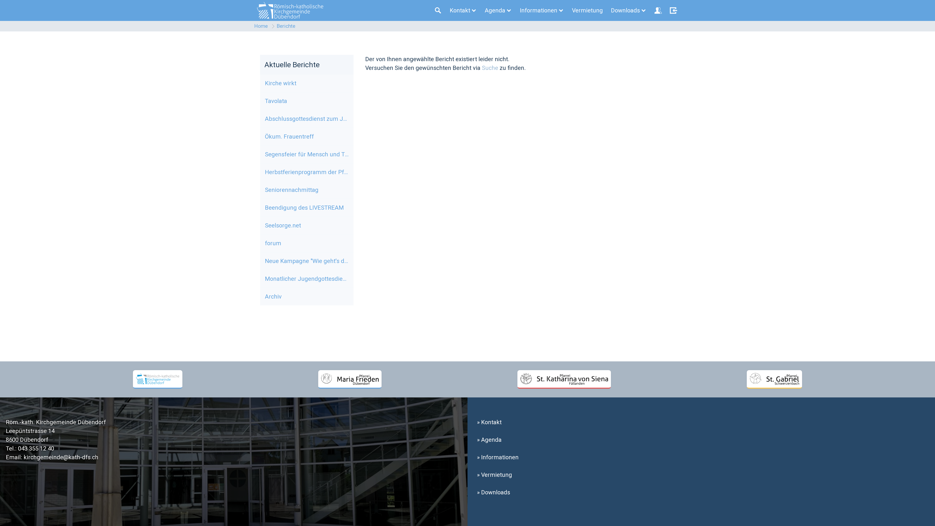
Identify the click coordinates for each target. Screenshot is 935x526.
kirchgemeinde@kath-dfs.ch (61, 457)
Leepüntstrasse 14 (30, 431)
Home (261, 26)
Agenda (495, 10)
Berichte (286, 26)
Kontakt (460, 10)
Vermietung (587, 10)
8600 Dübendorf (27, 439)
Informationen (538, 10)
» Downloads (493, 492)
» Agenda (489, 439)
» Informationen (498, 457)
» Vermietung (494, 474)
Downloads (625, 10)
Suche (490, 68)
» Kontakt (489, 422)
